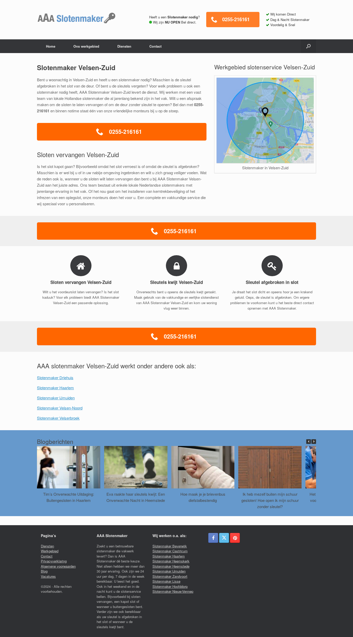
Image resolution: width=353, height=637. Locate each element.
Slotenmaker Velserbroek (58, 418)
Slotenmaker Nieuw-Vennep (172, 591)
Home (50, 46)
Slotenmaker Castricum (170, 550)
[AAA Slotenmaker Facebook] (213, 538)
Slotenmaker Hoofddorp (170, 586)
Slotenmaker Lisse (166, 581)
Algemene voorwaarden (58, 566)
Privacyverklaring (54, 561)
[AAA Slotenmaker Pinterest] (235, 538)
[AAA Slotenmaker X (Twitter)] (224, 538)
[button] (308, 46)
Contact (155, 46)
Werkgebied (49, 550)
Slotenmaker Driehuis (55, 377)
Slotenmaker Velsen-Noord (59, 408)
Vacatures (48, 576)
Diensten (124, 46)
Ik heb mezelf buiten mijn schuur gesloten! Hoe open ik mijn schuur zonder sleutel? (270, 500)
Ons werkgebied (86, 46)
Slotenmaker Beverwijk (169, 546)
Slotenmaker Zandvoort (169, 576)
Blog (44, 571)
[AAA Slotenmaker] (76, 18)
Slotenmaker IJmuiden (56, 397)
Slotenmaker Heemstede (170, 566)
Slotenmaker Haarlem (55, 387)
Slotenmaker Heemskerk (170, 561)
